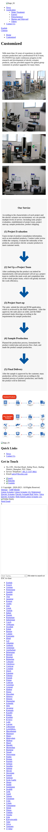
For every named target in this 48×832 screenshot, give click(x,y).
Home (8, 35)
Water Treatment (18, 12)
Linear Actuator (7, 492)
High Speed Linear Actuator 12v (28, 497)
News (8, 7)
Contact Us (10, 24)
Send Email (5, 501)
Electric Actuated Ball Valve (26, 494)
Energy (14, 14)
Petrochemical (17, 17)
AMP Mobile (14, 490)
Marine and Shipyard (19, 19)
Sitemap (4, 490)
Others (14, 21)
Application (11, 10)
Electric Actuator (7, 494)
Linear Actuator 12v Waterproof (27, 492)
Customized (11, 37)
